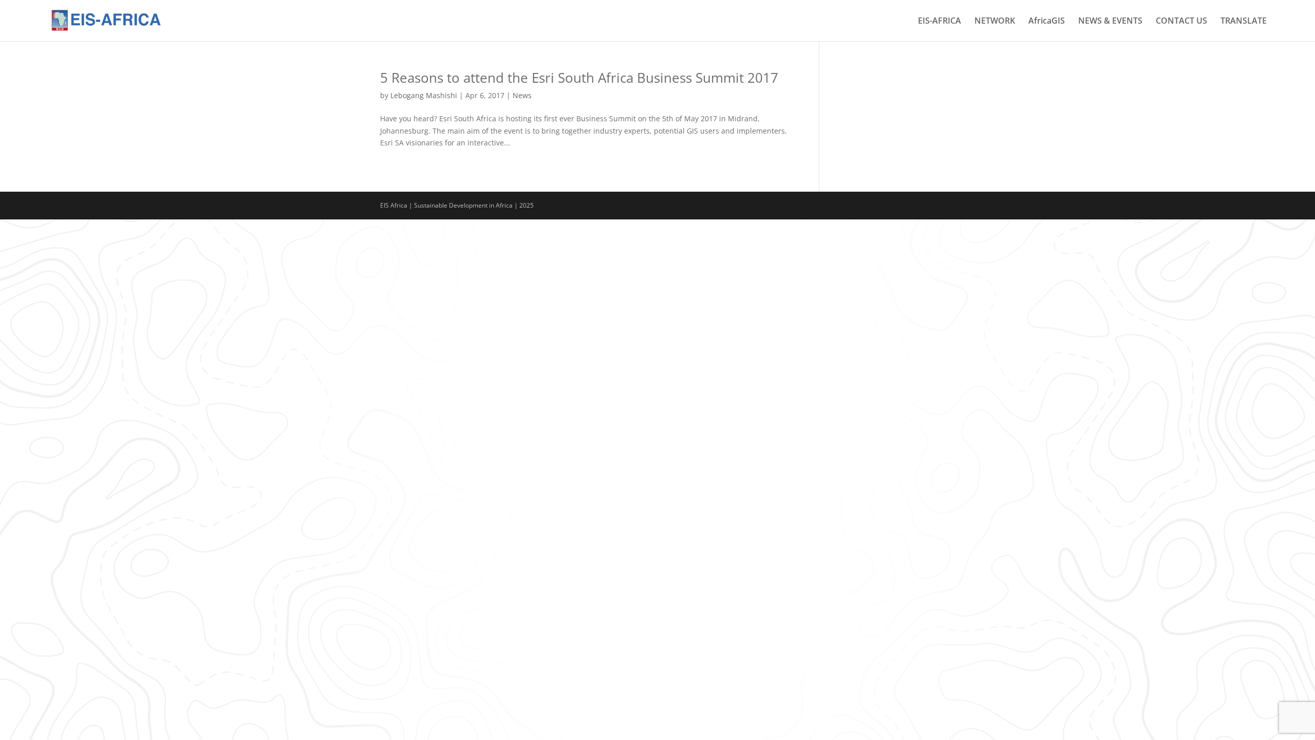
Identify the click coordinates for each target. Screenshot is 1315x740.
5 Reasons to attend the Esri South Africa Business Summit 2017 (579, 77)
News (522, 95)
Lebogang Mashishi (423, 95)
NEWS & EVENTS (1110, 21)
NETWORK (994, 21)
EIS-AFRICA (939, 21)
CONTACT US (1181, 21)
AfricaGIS (1046, 21)
